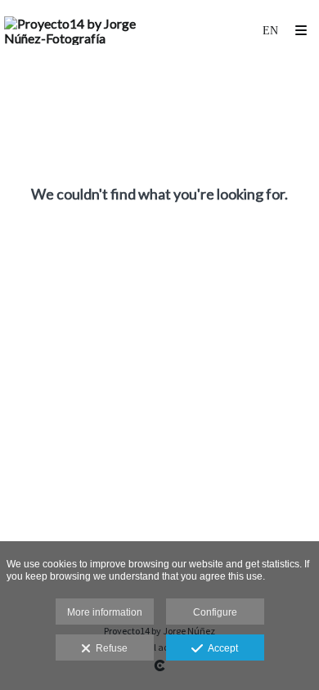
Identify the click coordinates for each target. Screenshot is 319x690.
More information (104, 612)
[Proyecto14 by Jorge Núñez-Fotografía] (82, 30)
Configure (215, 612)
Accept (220, 648)
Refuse (109, 648)
